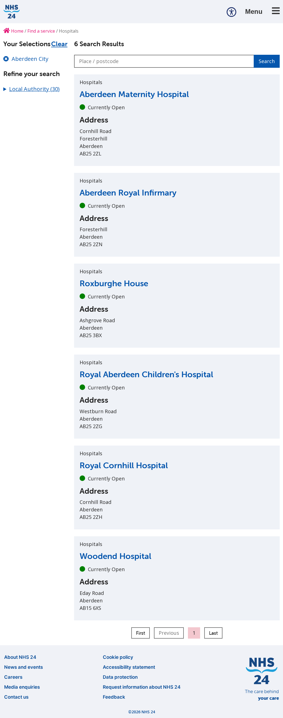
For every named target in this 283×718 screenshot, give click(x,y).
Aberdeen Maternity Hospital (134, 94)
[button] (231, 12)
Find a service (41, 31)
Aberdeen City (30, 59)
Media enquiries (22, 687)
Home (16, 31)
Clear (59, 44)
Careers (13, 677)
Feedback (114, 697)
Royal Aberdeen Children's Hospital (146, 374)
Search (267, 61)
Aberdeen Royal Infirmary (128, 193)
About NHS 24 (20, 657)
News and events (23, 667)
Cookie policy (118, 657)
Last (213, 633)
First (140, 633)
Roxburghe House (114, 283)
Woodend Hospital (115, 556)
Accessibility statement (129, 667)
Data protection (120, 677)
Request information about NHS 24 (141, 687)
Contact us (16, 697)
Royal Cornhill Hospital (124, 465)
